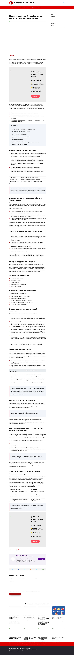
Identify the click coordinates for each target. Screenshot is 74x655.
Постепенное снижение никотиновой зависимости (21, 137)
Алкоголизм (16, 7)
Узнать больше (35, 96)
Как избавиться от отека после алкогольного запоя (29, 616)
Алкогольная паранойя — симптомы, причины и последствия (43, 638)
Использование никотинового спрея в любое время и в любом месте (25, 142)
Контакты (39, 7)
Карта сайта (39, 643)
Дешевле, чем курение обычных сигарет (20, 144)
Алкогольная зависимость (24, 2)
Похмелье (26, 7)
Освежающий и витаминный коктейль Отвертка (15, 638)
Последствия (32, 7)
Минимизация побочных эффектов (19, 141)
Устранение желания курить (17, 139)
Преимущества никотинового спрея (19, 127)
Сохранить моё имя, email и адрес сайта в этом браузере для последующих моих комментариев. (25, 591)
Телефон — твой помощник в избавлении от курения (58, 616)
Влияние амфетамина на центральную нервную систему (14, 617)
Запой (21, 7)
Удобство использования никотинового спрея (21, 131)
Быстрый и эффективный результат (19, 133)
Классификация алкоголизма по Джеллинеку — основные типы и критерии (43, 617)
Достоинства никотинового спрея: (20, 134)
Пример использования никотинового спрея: (22, 136)
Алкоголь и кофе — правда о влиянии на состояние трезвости (30, 638)
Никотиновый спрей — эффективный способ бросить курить (23, 129)
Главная (11, 7)
